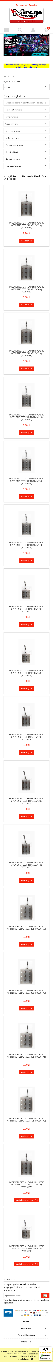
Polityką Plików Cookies (16, 1354)
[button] (6, 30)
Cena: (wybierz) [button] (11, 152)
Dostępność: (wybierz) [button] (14, 145)
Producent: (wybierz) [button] (13, 110)
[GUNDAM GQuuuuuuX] (26, 45)
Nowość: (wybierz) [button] (12, 159)
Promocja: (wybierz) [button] (13, 166)
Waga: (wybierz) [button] (11, 124)
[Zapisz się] (45, 1295)
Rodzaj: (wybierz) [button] (12, 138)
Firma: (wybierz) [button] (11, 117)
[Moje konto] (33, 30)
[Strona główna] (26, 15)
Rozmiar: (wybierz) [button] (12, 131)
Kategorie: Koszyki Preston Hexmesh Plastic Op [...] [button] (25, 103)
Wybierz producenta (12, 82)
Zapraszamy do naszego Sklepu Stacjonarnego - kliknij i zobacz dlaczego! (26, 66)
